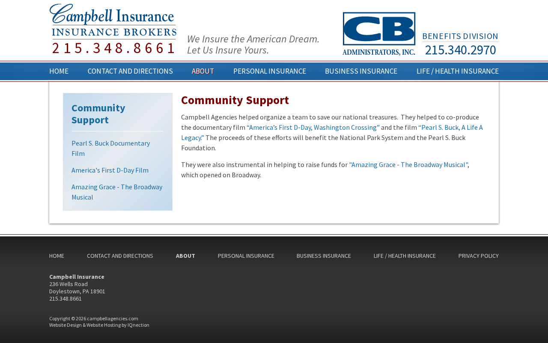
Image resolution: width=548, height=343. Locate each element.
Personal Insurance (269, 71)
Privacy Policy (479, 255)
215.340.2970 (460, 49)
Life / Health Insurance (458, 71)
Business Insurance (361, 71)
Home (58, 71)
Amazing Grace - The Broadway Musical (116, 191)
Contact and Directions (130, 71)
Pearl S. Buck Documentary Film (110, 148)
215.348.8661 (115, 48)
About (203, 71)
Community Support (98, 114)
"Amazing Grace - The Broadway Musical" (408, 164)
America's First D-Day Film (110, 170)
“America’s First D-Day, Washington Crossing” (313, 127)
